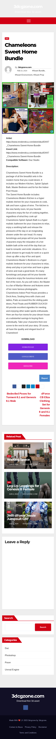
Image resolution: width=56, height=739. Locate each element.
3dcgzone (42, 720)
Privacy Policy (30, 727)
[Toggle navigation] (28, 20)
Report (44, 378)
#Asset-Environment (23, 75)
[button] (52, 21)
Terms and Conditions (28, 733)
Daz (7, 38)
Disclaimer (42, 727)
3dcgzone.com (28, 6)
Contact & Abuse (16, 727)
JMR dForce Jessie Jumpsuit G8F (21, 517)
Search (8, 618)
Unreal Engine (12, 670)
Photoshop (10, 655)
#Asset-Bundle (38, 71)
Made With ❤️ (15, 720)
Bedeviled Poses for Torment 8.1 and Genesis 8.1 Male (21, 397)
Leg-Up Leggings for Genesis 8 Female (23, 487)
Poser (8, 662)
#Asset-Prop (38, 75)
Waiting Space (18, 459)
